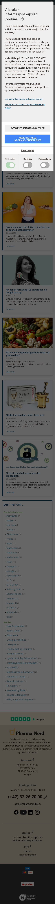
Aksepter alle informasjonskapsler (27, 139)
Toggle (10, 165)
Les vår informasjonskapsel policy (23, 98)
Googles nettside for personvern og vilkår (25, 106)
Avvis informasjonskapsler (28, 128)
